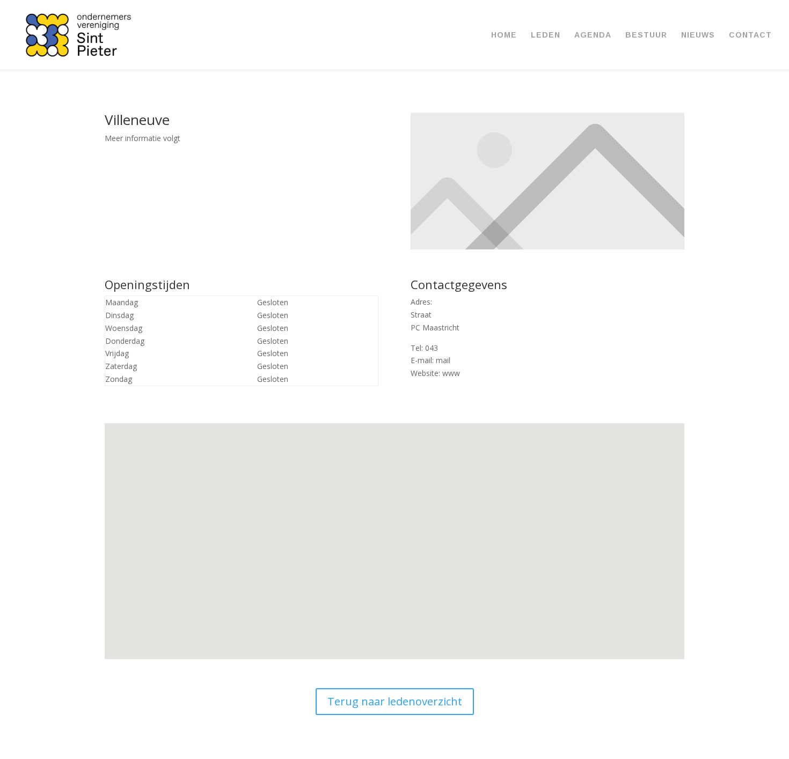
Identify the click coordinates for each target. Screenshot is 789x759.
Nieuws (698, 35)
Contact (750, 35)
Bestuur (646, 35)
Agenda (592, 35)
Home (504, 35)
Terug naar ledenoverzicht (394, 701)
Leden (545, 35)
